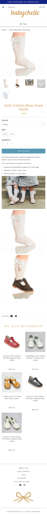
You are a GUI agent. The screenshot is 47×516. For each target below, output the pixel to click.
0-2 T (5, 134)
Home (4, 30)
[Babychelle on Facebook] (20, 485)
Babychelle (17, 511)
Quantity (6, 140)
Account (21, 478)
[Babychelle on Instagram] (24, 485)
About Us (23, 468)
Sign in (11, 7)
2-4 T (12, 134)
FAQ (24, 475)
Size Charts (23, 471)
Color (5, 120)
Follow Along (21, 481)
